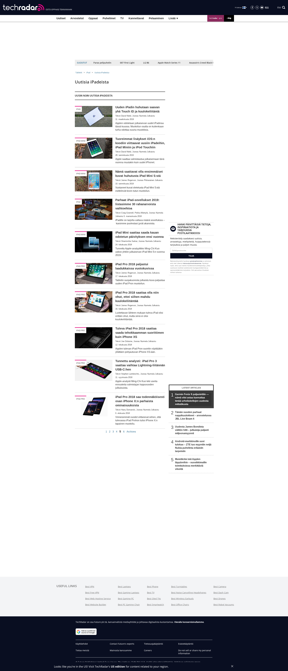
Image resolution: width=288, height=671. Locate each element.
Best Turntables (179, 586)
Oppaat (93, 18)
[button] (281, 7)
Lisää (172, 18)
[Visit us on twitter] (257, 7)
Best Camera (219, 586)
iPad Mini (81, 140)
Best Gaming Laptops (128, 592)
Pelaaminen (156, 18)
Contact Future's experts (122, 643)
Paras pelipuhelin (102, 62)
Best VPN (89, 586)
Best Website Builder (95, 604)
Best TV (150, 592)
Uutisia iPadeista (101, 72)
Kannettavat (136, 18)
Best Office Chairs (180, 604)
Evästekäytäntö (185, 643)
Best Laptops (124, 586)
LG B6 (146, 62)
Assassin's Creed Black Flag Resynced (208, 62)
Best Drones (219, 598)
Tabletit (78, 72)
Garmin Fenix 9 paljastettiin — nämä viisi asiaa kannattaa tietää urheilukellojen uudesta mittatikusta (192, 399)
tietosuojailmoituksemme (192, 263)
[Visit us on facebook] (252, 7)
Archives (131, 432)
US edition (118, 666)
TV (122, 18)
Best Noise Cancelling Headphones (188, 592)
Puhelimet (109, 18)
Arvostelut (77, 18)
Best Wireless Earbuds (182, 598)
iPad (88, 72)
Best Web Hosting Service (98, 598)
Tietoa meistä (82, 650)
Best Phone (152, 586)
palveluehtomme (196, 261)
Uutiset (61, 18)
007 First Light (127, 62)
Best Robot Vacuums (223, 604)
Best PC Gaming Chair (129, 604)
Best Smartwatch (155, 604)
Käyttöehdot (82, 643)
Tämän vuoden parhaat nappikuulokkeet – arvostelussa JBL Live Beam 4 (193, 415)
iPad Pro (80, 266)
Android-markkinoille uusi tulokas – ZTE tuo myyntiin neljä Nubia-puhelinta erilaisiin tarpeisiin (193, 446)
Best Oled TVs (154, 598)
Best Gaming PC (126, 598)
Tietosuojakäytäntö (153, 643)
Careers (148, 650)
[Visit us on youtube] (262, 7)
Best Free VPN (92, 592)
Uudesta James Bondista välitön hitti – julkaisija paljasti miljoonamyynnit (192, 430)
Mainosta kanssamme (121, 650)
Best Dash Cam (221, 592)
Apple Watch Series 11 (169, 62)
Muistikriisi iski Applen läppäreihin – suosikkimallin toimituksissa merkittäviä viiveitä (191, 464)
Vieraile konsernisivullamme (189, 622)
